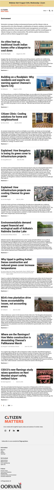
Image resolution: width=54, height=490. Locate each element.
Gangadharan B (7, 159)
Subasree (5, 89)
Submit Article (4, 460)
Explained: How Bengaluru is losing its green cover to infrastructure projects (16, 153)
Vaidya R (5, 309)
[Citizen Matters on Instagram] (5, 431)
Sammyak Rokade (28, 272)
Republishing (4, 473)
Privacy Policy (4, 470)
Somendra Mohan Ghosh (10, 234)
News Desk (6, 123)
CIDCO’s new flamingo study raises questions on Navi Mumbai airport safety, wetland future (17, 374)
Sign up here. (24, 441)
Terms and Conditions (6, 472)
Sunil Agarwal (7, 381)
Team (2, 451)
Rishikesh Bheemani (7, 272)
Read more (4, 70)
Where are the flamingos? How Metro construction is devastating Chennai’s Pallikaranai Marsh (16, 339)
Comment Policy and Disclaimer (8, 475)
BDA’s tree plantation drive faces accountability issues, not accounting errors (16, 302)
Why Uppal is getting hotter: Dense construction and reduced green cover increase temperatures (17, 264)
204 (9, 405)
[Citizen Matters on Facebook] (9, 431)
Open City (3, 464)
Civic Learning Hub (5, 463)
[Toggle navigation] (52, 11)
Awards (2, 452)
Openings (3, 454)
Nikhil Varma (30, 271)
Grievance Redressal (6, 476)
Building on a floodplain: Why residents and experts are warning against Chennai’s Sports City (17, 81)
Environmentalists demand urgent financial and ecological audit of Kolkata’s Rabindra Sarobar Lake (17, 227)
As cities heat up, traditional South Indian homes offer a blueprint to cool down (15, 46)
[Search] (49, 11)
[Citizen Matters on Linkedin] (14, 431)
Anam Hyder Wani (21, 271)
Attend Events (4, 461)
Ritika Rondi (17, 272)
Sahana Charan (15, 346)
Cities (44, 10)
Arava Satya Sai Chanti (9, 271)
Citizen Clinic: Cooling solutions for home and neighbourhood (14, 116)
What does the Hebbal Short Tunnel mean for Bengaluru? (27, 5)
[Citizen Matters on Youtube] (18, 431)
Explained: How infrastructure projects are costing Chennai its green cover (16, 192)
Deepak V (5, 346)
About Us (3, 449)
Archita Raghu (7, 53)
